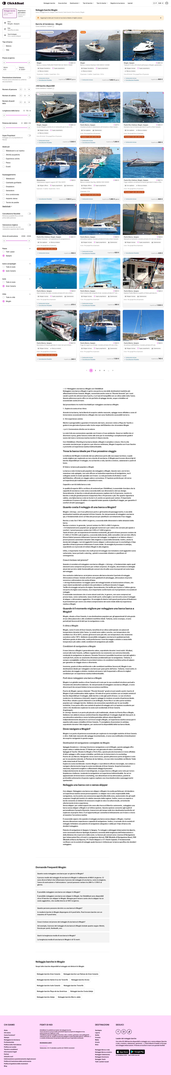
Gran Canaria (76, 12)
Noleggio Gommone (102, 1057)
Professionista (9, 1042)
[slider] (4, 62)
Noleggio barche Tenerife (73, 986)
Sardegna (98, 1030)
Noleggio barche (49, 3)
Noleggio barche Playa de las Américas (52, 991)
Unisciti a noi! (8, 1056)
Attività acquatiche (13, 155)
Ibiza (96, 1044)
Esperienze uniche (12, 159)
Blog (5, 1066)
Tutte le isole (10, 267)
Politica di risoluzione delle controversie (17, 1061)
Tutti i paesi (10, 252)
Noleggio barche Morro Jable (69, 997)
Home (37, 12)
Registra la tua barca (118, 3)
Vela (7, 50)
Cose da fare (62, 3)
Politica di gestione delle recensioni (16, 1063)
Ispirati (130, 3)
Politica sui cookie (10, 1047)
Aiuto (6, 1030)
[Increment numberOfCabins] (29, 95)
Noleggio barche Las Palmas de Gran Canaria (81, 974)
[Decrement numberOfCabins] (21, 95)
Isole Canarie (59, 12)
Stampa (6, 1037)
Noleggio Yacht (100, 1059)
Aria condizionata (12, 194)
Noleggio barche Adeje (46, 997)
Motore (8, 46)
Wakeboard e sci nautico (15, 151)
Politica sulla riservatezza (12, 1044)
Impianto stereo (12, 198)
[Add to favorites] (74, 32)
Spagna (52, 12)
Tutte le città (10, 297)
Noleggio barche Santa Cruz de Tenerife (52, 980)
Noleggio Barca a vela (102, 1050)
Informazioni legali (10, 1052)
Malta (97, 1040)
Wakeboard (10, 179)
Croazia (97, 1037)
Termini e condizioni (11, 1049)
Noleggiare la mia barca (12, 1040)
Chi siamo (7, 1032)
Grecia (97, 1042)
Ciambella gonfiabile (13, 183)
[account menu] (167, 3)
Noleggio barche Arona (80, 980)
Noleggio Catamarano (102, 1054)
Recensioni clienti (46, 1043)
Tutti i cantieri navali (102, 1061)
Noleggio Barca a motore (103, 1052)
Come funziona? (9, 1035)
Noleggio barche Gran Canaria (48, 974)
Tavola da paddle (12, 202)
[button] (56, 59)
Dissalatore (10, 187)
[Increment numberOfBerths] (29, 102)
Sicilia (97, 1035)
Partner (6, 1054)
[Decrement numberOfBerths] (21, 102)
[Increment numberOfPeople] (29, 89)
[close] (160, 17)
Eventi (8, 167)
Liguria (97, 1032)
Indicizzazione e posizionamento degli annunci (20, 1059)
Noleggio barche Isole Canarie (48, 986)
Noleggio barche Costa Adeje (81, 991)
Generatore (10, 190)
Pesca (8, 163)
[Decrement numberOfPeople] (21, 89)
